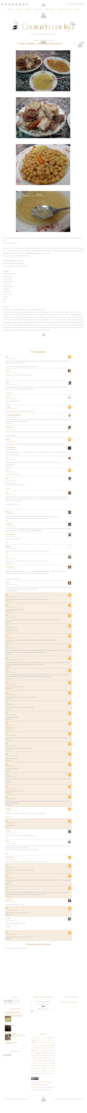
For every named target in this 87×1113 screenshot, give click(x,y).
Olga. (12, 1099)
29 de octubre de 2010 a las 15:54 (11, 901)
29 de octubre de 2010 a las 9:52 (11, 788)
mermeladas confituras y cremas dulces (41, 1058)
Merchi (7, 841)
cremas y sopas (41, 1045)
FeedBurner (45, 1009)
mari (7, 356)
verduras (43, 1073)
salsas (39, 1070)
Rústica (6, 1024)
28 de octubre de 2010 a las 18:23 (11, 449)
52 (82, 43)
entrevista (41, 1050)
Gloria (7, 396)
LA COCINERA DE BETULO (13, 415)
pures (39, 1068)
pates (47, 1063)
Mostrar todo (25, 1046)
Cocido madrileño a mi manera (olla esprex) (39, 43)
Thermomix (10, 9)
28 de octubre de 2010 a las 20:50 (11, 536)
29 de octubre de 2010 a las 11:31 (11, 833)
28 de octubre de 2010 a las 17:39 (11, 429)
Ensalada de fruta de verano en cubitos (12, 1013)
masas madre (52, 1055)
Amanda (8, 918)
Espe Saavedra (9, 857)
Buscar (81, 4)
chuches (42, 1042)
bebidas (50, 1037)
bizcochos (34, 1040)
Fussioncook (19, 9)
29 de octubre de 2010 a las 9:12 (11, 607)
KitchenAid (29, 9)
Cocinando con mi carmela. (11, 1042)
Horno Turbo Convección (64, 9)
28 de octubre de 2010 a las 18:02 (11, 441)
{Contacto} (77, 9)
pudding (35, 1068)
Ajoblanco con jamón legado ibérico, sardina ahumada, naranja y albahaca (18, 1036)
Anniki (7, 382)
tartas (43, 1070)
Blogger (76, 997)
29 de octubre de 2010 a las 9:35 (11, 672)
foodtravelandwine (10, 447)
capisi (7, 470)
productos (53, 1065)
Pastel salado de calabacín (16, 1016)
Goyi (7, 458)
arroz (44, 1037)
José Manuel (9, 427)
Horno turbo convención (47, 1053)
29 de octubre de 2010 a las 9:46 (11, 755)
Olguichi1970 (9, 900)
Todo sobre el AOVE (9, 1043)
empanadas (36, 1047)
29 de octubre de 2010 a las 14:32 (11, 889)
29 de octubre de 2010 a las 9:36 (11, 684)
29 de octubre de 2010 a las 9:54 (11, 798)
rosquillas (34, 1070)
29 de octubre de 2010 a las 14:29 (11, 867)
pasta (54, 1060)
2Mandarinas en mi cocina (10, 1033)
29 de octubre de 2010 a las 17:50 (11, 910)
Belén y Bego (9, 512)
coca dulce (47, 1042)
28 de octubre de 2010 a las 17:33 (11, 408)
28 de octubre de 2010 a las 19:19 (11, 472)
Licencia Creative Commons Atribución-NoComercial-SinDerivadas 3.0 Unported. (41, 1084)
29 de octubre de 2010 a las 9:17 (11, 627)
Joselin (7, 370)
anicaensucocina (10, 567)
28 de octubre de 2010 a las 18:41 (11, 459)
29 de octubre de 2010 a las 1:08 (11, 584)
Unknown (8, 407)
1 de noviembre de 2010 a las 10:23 (12, 920)
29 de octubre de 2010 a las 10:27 (11, 810)
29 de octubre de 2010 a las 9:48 (11, 766)
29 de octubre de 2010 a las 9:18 (11, 637)
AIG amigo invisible (35, 1037)
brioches (50, 1040)
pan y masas (43, 1060)
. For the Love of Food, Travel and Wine (13, 1015)
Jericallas (13, 1025)
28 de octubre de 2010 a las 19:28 (11, 480)
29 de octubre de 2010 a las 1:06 (11, 568)
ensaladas (44, 1047)
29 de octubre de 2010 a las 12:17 (11, 859)
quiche (49, 1068)
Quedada (44, 1068)
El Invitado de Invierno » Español (12, 1012)
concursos (35, 1045)
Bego (7, 478)
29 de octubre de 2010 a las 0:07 (11, 558)
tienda (50, 1070)
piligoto (8, 439)
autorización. (80, 1099)
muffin (54, 1058)
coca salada (53, 1042)
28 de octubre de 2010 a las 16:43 (11, 372)
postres (41, 1065)
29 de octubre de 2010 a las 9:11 (11, 596)
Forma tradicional (50, 9)
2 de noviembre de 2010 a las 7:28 (12, 934)
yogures (48, 1073)
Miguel (7, 582)
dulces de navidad (51, 1045)
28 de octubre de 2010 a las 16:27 (11, 358)
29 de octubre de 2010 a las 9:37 (11, 694)
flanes (45, 1050)
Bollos (42, 1040)
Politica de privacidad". (46, 1089)
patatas (42, 1063)
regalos (54, 1068)
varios (37, 1073)
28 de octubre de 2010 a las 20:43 (11, 526)
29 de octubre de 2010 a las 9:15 (11, 617)
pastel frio (36, 1063)
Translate (13, 1003)
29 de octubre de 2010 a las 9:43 (11, 725)
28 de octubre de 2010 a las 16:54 (11, 398)
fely (7, 556)
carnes (33, 1042)
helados (32, 1053)
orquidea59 (8, 524)
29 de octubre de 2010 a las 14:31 (11, 877)
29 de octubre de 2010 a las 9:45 (11, 735)
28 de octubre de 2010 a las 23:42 (11, 548)
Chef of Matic (38, 9)
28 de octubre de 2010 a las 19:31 (11, 494)
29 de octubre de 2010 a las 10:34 (11, 822)
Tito (7, 492)
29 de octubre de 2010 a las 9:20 (11, 648)
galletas (51, 1050)
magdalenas (45, 1055)
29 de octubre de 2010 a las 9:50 (11, 776)
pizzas (35, 1065)
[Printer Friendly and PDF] (44, 337)
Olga (7, 595)
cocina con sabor (10, 534)
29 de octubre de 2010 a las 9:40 (11, 714)
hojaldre (38, 1053)
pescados (53, 1063)
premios (47, 1065)
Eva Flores (8, 831)
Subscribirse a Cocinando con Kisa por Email (68, 1002)
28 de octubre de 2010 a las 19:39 (11, 514)
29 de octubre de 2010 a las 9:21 (11, 660)
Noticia (34, 1060)
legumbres (39, 1055)
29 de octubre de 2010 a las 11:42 (11, 843)
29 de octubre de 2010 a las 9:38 (11, 704)
